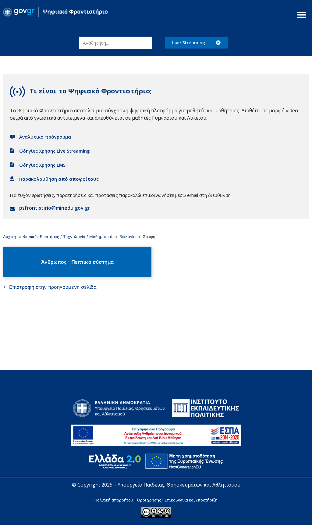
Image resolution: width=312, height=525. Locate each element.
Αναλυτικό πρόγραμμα (45, 137)
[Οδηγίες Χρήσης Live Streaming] (12, 150)
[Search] (146, 43)
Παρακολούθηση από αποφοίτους (59, 179)
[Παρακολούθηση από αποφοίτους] (12, 178)
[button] (301, 14)
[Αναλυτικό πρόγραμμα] (12, 136)
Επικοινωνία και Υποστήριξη (191, 500)
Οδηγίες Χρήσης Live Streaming (54, 151)
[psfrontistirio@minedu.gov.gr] (12, 209)
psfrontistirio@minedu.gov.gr (54, 208)
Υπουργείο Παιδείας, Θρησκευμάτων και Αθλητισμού (179, 484)
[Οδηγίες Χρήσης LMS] (12, 164)
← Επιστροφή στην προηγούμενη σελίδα (50, 287)
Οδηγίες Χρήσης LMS (42, 165)
